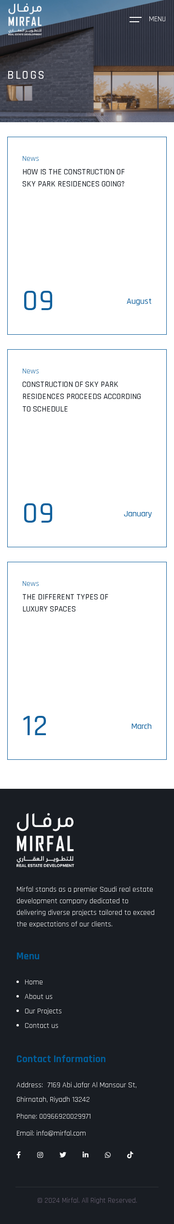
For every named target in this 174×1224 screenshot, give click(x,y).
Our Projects (43, 1011)
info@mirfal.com (61, 1133)
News (30, 159)
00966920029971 (65, 1116)
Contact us (41, 1026)
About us (39, 997)
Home (34, 982)
